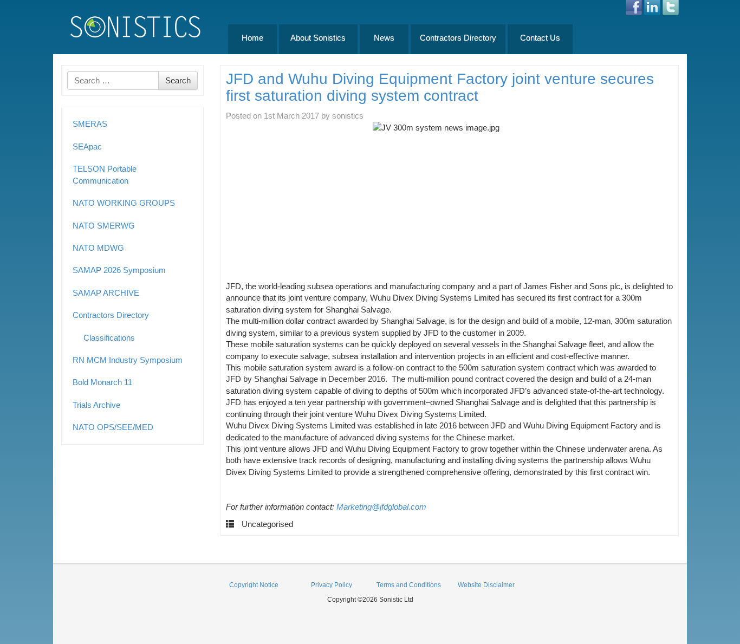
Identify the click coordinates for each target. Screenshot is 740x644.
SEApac (87, 146)
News (384, 37)
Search (178, 80)
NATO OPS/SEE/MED (113, 427)
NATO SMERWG (104, 225)
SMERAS (90, 123)
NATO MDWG (98, 247)
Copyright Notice (253, 585)
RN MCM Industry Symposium (128, 360)
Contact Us (540, 37)
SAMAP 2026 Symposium (119, 270)
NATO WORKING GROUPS (124, 202)
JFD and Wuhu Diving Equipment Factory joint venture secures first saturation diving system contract (440, 87)
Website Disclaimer (486, 585)
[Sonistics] (136, 26)
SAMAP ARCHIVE (106, 292)
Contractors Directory (458, 37)
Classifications (109, 337)
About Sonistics (318, 37)
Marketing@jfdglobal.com (381, 506)
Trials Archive (96, 404)
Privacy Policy (331, 585)
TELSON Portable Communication (105, 174)
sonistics (347, 115)
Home (252, 37)
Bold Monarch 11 (102, 382)
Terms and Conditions (409, 585)
